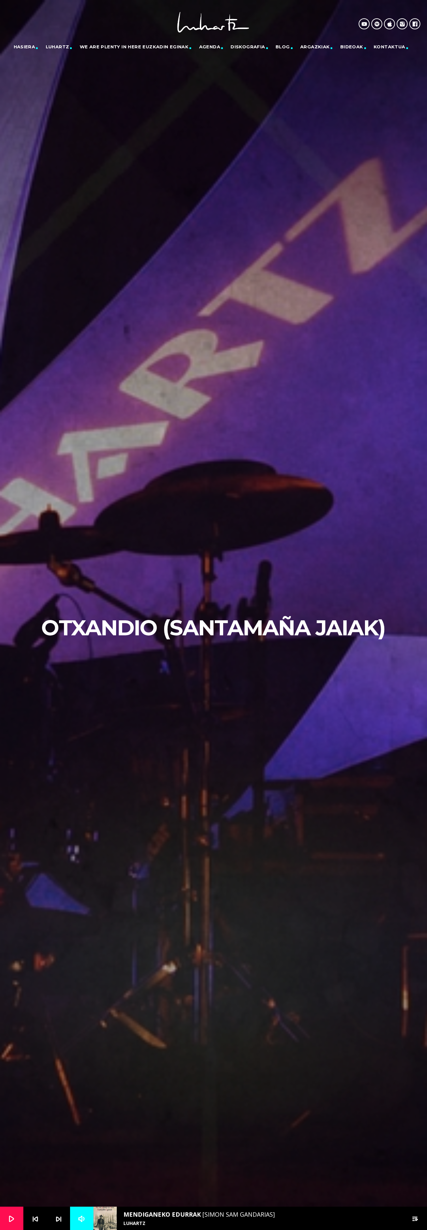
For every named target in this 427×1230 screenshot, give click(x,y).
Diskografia (248, 46)
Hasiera (24, 46)
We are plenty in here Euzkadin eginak (134, 46)
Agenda (209, 46)
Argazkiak (315, 46)
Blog (283, 46)
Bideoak (351, 46)
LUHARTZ (57, 46)
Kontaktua (389, 46)
